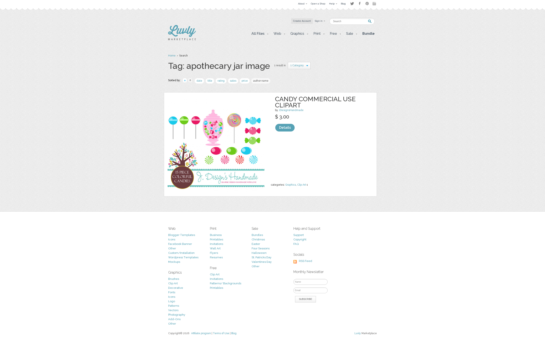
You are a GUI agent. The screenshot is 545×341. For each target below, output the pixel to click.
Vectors (173, 310)
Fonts (171, 292)
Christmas (258, 239)
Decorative (175, 287)
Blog (234, 333)
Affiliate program (201, 333)
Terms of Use (221, 333)
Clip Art (301, 184)
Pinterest (367, 3)
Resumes (216, 257)
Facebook (359, 3)
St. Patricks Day (261, 257)
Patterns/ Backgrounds (225, 283)
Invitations (216, 244)
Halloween (259, 252)
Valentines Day (262, 261)
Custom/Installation (181, 252)
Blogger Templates (181, 235)
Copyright (299, 239)
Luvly (357, 333)
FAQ (296, 244)
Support (298, 235)
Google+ (375, 3)
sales (233, 80)
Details (285, 128)
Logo (171, 301)
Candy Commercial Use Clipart (315, 102)
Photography (176, 314)
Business (216, 235)
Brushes (173, 278)
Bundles (257, 235)
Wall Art (215, 248)
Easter (256, 244)
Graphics (290, 184)
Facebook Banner (180, 244)
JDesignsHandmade (291, 110)
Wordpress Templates (183, 257)
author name (260, 80)
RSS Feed (305, 261)
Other (172, 248)
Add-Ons (174, 319)
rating (221, 80)
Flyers (214, 252)
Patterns (173, 305)
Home (172, 55)
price (245, 80)
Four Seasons (261, 248)
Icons (171, 239)
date (199, 80)
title (210, 80)
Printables (216, 239)
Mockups (174, 261)
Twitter (352, 3)
